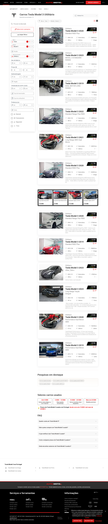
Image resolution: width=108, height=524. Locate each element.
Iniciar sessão (80, 2)
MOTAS (12, 2)
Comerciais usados (47, 504)
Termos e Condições (60, 518)
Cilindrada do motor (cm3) (19, 85)
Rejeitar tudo (89, 520)
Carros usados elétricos (58, 383)
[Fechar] (105, 510)
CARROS (6, 2)
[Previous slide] (39, 196)
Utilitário (33, 9)
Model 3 (46, 9)
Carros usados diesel (45, 383)
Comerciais (19, 2)
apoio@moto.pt (13, 518)
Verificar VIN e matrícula (71, 502)
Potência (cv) (15, 102)
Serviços (32, 2)
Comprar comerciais (47, 502)
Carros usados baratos (45, 380)
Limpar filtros (23, 34)
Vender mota (29, 506)
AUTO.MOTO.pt (14, 9)
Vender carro (13, 506)
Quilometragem (16, 74)
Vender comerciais (47, 506)
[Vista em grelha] (97, 21)
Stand (26, 2)
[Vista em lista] (94, 21)
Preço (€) (14, 67)
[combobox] (23, 51)
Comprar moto (30, 502)
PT (103, 2)
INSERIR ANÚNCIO (93, 2)
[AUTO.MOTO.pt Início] (54, 2)
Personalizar (98, 520)
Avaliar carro (13, 508)
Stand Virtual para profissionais (73, 506)
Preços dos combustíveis (71, 504)
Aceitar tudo (77, 520)
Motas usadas (29, 504)
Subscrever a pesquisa (23, 29)
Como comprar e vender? (71, 498)
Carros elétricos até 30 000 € (60, 380)
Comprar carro (13, 502)
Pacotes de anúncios (70, 500)
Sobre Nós (95, 499)
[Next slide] (96, 196)
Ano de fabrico (15, 60)
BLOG (39, 2)
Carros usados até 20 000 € (77, 380)
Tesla (40, 9)
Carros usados (24, 9)
